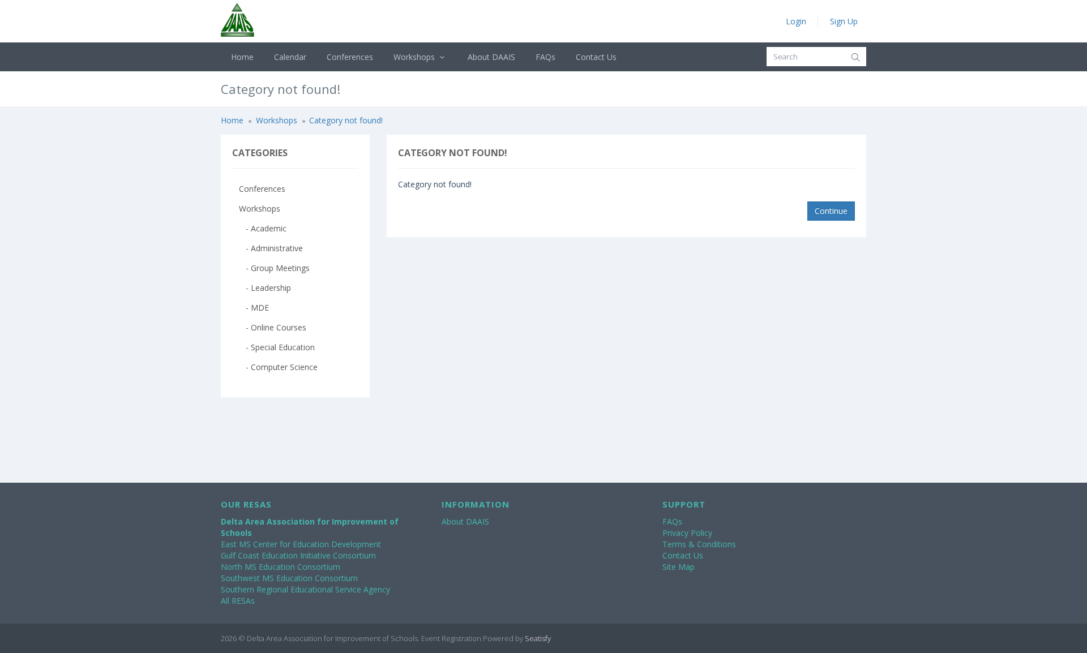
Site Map (678, 566)
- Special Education (277, 347)
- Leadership (265, 287)
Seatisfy (538, 638)
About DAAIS (491, 56)
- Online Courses (272, 327)
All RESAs (238, 600)
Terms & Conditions (699, 544)
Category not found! (346, 120)
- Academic (262, 228)
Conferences (350, 56)
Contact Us (596, 56)
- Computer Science (278, 367)
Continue (831, 210)
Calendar (290, 56)
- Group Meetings (274, 268)
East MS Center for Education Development (301, 544)
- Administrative (271, 248)
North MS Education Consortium (280, 566)
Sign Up (844, 21)
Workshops (415, 56)
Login (796, 21)
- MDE (254, 307)
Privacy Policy (687, 532)
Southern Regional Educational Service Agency (305, 589)
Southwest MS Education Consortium (289, 578)
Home (242, 56)
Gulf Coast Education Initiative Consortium (298, 555)
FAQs (545, 56)
